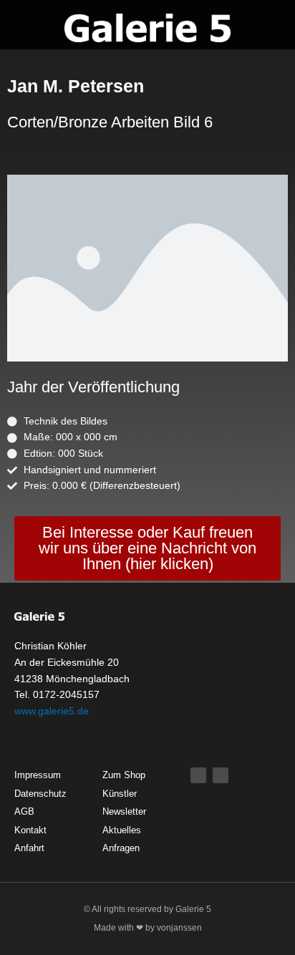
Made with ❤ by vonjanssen (148, 928)
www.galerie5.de (51, 711)
